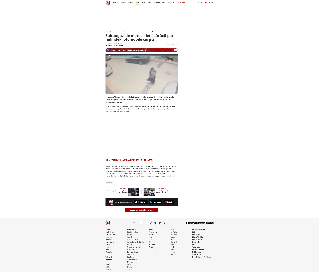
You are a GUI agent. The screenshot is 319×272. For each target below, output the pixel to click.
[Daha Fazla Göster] (176, 44)
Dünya (107, 247)
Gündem (108, 237)
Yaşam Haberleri (115, 31)
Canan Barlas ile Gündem (136, 242)
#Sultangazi (109, 182)
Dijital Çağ (130, 264)
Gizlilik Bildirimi (198, 249)
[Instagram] (151, 223)
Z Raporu (130, 267)
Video (107, 229)
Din (106, 262)
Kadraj (129, 237)
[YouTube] (155, 223)
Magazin (108, 252)
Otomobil (108, 259)
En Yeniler (174, 232)
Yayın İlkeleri (197, 254)
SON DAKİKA (115, 2)
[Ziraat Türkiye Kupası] (206, 3)
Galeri (173, 229)
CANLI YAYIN (182, 2)
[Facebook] (142, 223)
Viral (107, 254)
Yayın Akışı (196, 247)
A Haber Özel (110, 234)
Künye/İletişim (197, 237)
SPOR (149, 2)
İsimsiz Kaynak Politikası (201, 257)
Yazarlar (108, 269)
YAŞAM (137, 2)
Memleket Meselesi (134, 247)
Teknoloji (108, 257)
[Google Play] (155, 202)
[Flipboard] (160, 223)
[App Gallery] (168, 202)
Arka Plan (130, 244)
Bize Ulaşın (196, 234)
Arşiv (194, 244)
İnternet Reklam (198, 229)
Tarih (107, 264)
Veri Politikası (197, 239)
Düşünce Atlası (132, 232)
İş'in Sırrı (130, 262)
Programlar (131, 229)
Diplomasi (130, 254)
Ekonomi (108, 239)
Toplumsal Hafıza (133, 239)
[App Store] (141, 202)
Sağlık (107, 267)
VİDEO (164, 2)
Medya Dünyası (132, 259)
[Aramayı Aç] (209, 3)
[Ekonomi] (191, 3)
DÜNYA (143, 2)
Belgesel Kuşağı (132, 252)
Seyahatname (132, 249)
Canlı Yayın (109, 232)
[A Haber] (107, 2)
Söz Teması (131, 257)
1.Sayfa (129, 269)
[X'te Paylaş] (168, 44)
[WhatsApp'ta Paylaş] (172, 44)
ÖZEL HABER (156, 2)
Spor (107, 249)
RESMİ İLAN (171, 2)
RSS (193, 232)
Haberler (107, 31)
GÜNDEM (123, 2)
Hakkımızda (196, 252)
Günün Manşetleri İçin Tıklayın (141, 210)
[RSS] (164, 223)
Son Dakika (109, 242)
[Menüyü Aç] (212, 3)
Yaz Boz (129, 234)
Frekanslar (196, 242)
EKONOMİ (130, 2)
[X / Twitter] (146, 223)
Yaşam (107, 244)
